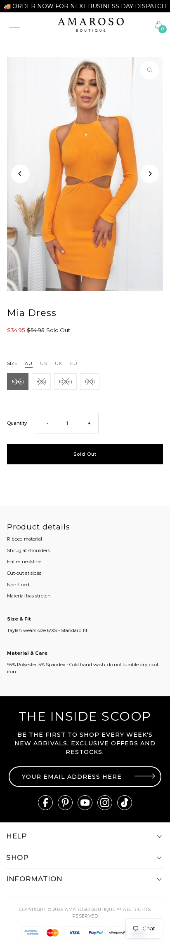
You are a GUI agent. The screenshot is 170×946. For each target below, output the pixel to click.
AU (29, 363)
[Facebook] (45, 802)
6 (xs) (18, 381)
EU (74, 363)
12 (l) (90, 381)
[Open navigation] (28, 24)
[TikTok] (125, 802)
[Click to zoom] (149, 70)
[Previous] (20, 173)
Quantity (17, 423)
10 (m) (65, 381)
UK (59, 363)
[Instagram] (105, 802)
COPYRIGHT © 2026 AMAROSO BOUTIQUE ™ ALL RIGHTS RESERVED (85, 913)
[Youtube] (85, 802)
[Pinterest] (65, 802)
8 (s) (41, 381)
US (43, 363)
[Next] (149, 173)
